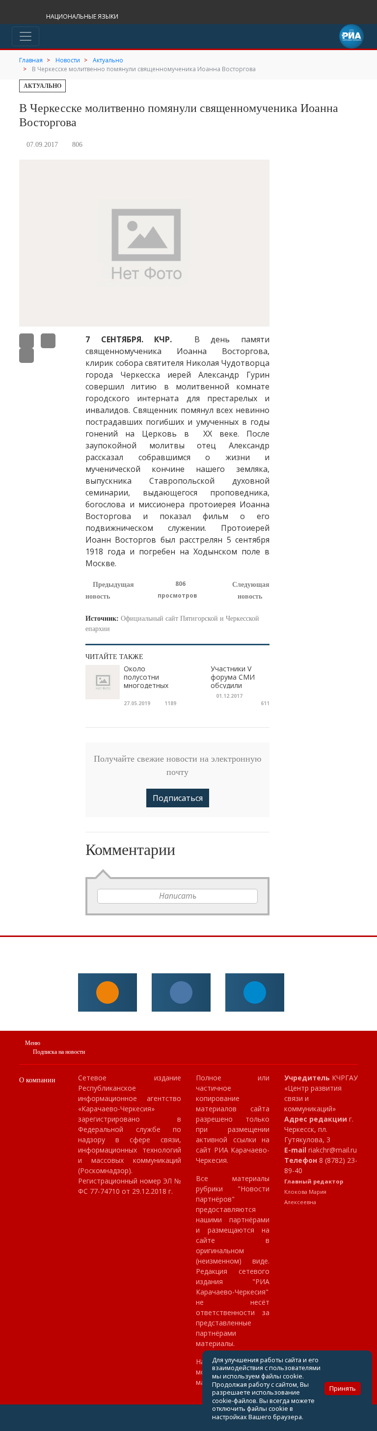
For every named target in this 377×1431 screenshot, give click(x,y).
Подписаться (178, 798)
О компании (37, 1080)
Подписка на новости (59, 1051)
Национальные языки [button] (83, 16)
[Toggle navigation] (25, 36)
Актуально (42, 86)
